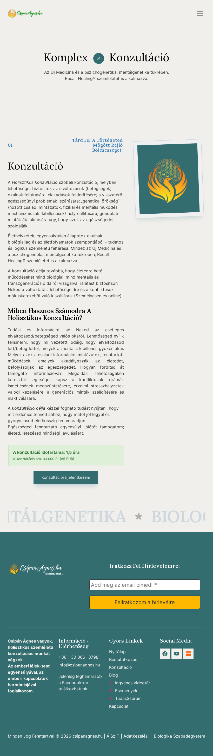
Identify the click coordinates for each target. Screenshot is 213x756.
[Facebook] (165, 654)
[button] (200, 13)
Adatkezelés (135, 736)
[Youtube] (176, 654)
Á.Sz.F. (112, 736)
